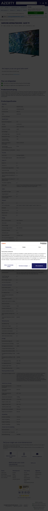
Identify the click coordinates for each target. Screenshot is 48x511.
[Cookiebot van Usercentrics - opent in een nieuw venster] (41, 243)
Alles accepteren (39, 265)
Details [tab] (24, 247)
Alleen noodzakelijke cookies (8, 266)
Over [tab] (40, 247)
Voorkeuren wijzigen (23, 265)
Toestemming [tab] (8, 247)
